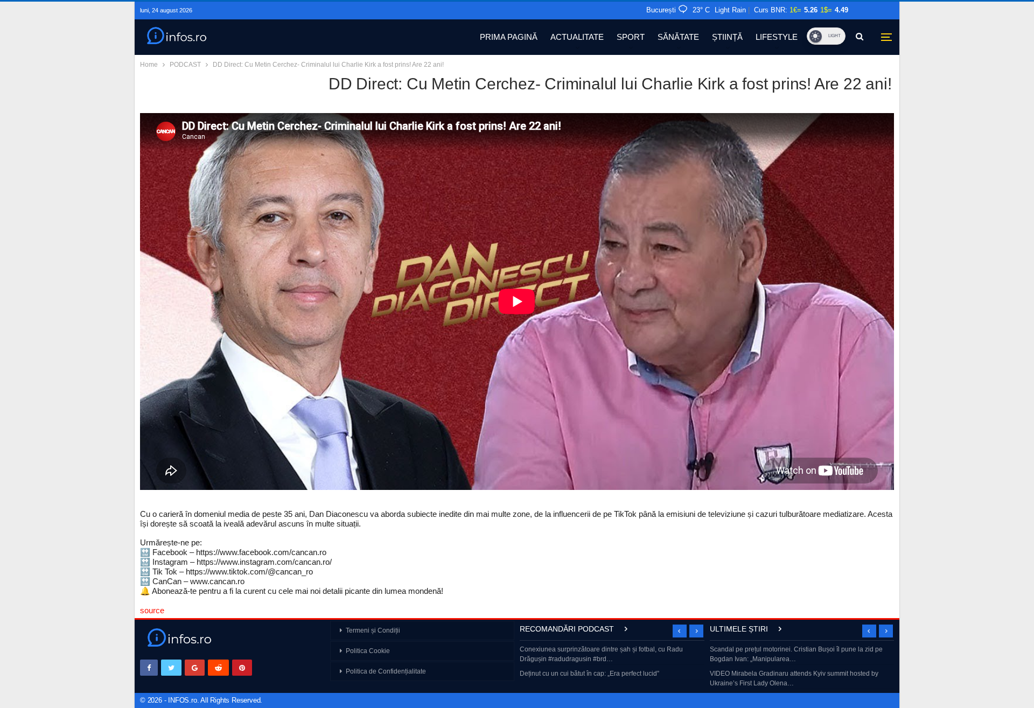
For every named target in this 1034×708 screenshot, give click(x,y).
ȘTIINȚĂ (727, 36)
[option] (612, 662)
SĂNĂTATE (678, 36)
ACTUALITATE (577, 36)
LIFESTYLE (777, 36)
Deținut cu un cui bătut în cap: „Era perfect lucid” (589, 673)
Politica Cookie (368, 651)
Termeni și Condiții (373, 630)
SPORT (631, 36)
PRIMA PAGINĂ (508, 36)
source (152, 610)
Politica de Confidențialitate (386, 671)
